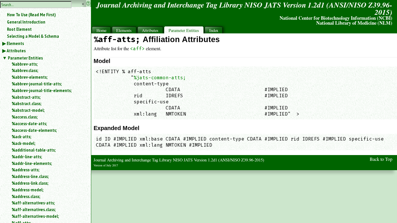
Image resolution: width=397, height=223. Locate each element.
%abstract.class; (26, 103)
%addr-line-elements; (32, 163)
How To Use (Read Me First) (31, 14)
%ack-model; (23, 143)
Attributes (16, 50)
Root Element (19, 29)
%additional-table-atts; (34, 150)
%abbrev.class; (25, 70)
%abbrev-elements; (29, 77)
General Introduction (26, 22)
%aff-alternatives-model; (35, 216)
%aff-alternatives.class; (34, 209)
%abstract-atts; (26, 97)
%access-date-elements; (34, 130)
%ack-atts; (21, 136)
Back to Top (381, 159)
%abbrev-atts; (24, 64)
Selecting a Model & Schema (33, 36)
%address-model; (27, 190)
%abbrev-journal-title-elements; (41, 90)
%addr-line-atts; (27, 156)
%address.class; (26, 196)
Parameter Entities (25, 58)
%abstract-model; (28, 110)
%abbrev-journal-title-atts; (37, 84)
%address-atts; (25, 169)
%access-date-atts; (29, 123)
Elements (15, 43)
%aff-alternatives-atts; (33, 203)
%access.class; (24, 117)
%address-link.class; (30, 183)
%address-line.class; (30, 176)
